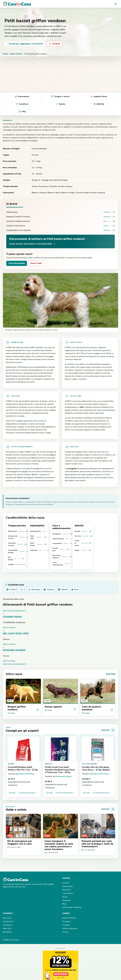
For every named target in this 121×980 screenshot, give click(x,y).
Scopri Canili (36, 263)
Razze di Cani (16, 54)
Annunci (65, 883)
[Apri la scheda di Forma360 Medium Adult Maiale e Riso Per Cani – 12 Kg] (23, 748)
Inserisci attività (69, 918)
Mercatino (66, 890)
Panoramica (23, 96)
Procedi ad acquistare (27, 793)
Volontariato (67, 886)
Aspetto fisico (100, 96)
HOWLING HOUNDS (14, 650)
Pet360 (11, 764)
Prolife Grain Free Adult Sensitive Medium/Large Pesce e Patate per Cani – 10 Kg (60, 770)
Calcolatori (7, 925)
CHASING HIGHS (12, 616)
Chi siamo (66, 921)
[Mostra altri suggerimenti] (113, 730)
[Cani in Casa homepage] (58, 3)
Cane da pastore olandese (91, 708)
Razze (64, 897)
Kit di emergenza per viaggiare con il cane (19, 842)
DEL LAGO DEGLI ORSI (16, 633)
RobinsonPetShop (26, 774)
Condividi (56, 44)
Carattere (23, 104)
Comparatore (8, 921)
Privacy (65, 932)
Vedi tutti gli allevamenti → (15, 610)
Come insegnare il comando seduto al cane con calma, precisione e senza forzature (58, 845)
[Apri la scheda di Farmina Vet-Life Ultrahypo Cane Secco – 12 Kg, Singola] (97, 748)
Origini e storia (61, 96)
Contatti (66, 925)
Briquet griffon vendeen (17, 708)
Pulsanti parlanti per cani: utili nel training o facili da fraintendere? (97, 843)
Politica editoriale (69, 928)
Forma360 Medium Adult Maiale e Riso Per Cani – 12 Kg (23, 768)
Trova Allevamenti (16, 263)
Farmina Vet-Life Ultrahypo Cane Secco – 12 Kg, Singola (96, 768)
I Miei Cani (7, 928)
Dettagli (12, 793)
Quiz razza (7, 918)
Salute (62, 104)
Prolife (48, 764)
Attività (100, 104)
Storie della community (71, 907)
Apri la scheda (9, 627)
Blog (64, 904)
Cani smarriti (67, 893)
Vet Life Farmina (89, 764)
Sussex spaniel (53, 706)
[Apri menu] (115, 3)
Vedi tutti (110, 674)
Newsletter (7, 932)
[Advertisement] (60, 74)
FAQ (24, 111)
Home (5, 54)
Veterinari (66, 900)
